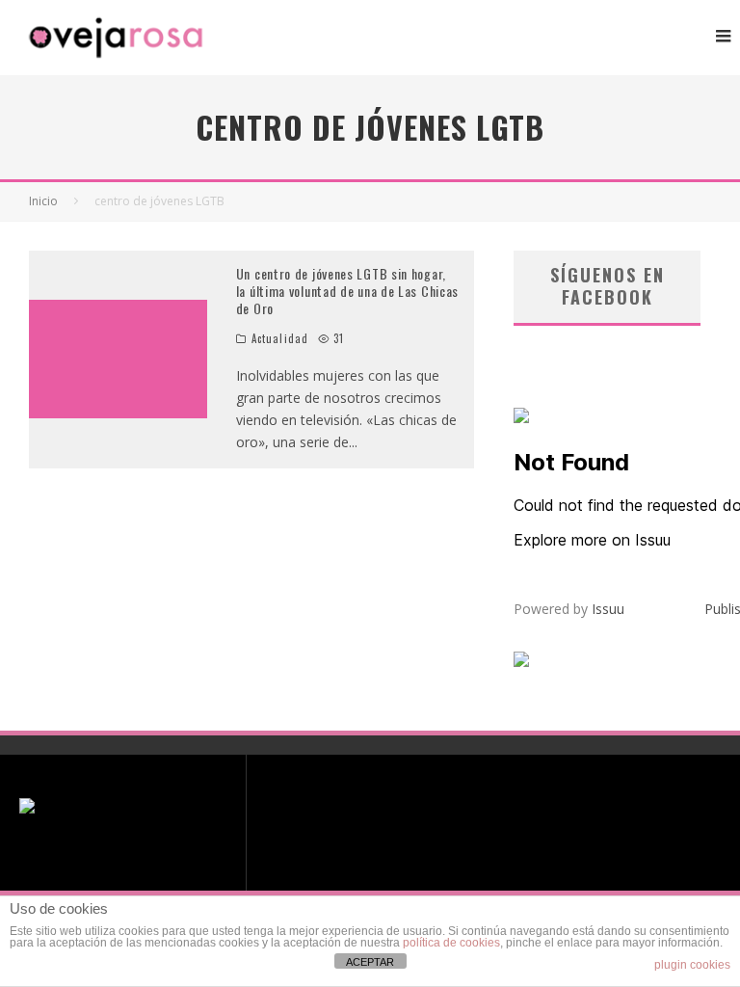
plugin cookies (692, 965)
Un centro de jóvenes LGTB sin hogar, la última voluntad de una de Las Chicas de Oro (347, 290)
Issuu (608, 609)
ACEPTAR (370, 962)
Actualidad (279, 338)
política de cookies (451, 942)
